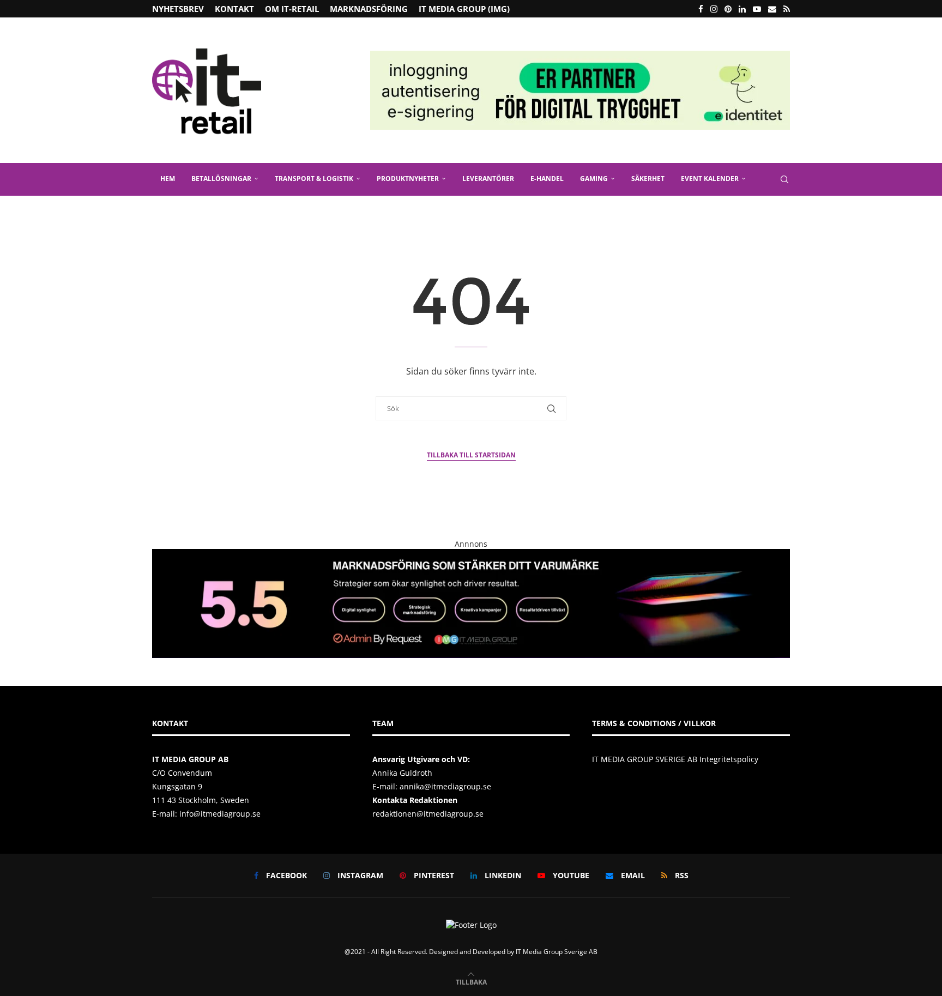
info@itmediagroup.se (220, 813)
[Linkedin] (742, 8)
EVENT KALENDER (710, 178)
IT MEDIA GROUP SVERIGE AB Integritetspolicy (675, 759)
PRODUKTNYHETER (408, 178)
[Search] (784, 179)
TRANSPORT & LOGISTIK (314, 178)
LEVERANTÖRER (488, 178)
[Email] (772, 8)
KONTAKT (234, 8)
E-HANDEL (547, 178)
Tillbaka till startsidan (471, 455)
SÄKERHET (648, 178)
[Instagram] (713, 8)
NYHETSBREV (178, 8)
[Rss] (786, 8)
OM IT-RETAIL (292, 8)
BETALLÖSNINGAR (221, 178)
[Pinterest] (728, 8)
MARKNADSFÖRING (369, 8)
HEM (167, 178)
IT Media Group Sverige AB (556, 951)
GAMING (594, 178)
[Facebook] (700, 8)
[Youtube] (757, 8)
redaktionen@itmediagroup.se (428, 813)
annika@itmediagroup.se (445, 786)
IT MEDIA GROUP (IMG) (464, 8)
